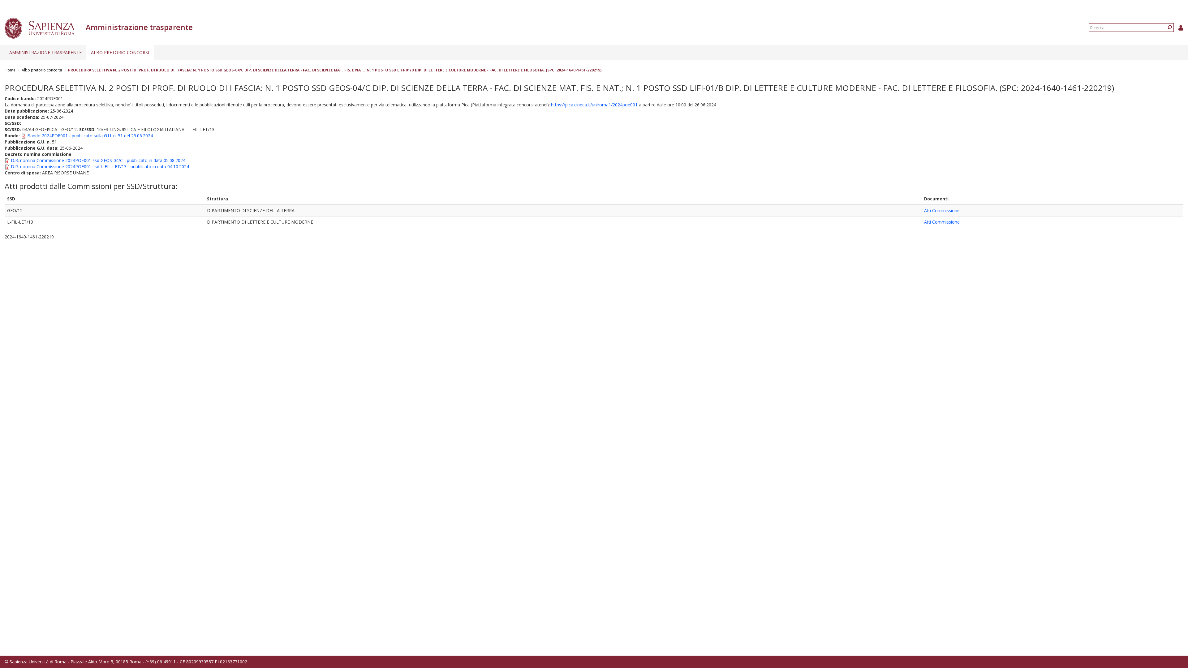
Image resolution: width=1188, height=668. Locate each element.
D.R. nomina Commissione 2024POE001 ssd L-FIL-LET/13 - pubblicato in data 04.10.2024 (100, 166)
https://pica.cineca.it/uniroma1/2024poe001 (594, 105)
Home (10, 70)
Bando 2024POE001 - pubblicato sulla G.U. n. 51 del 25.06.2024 (90, 136)
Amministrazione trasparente (45, 52)
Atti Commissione (942, 210)
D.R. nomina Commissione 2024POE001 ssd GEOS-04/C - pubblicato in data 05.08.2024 (98, 160)
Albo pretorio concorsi (120, 52)
